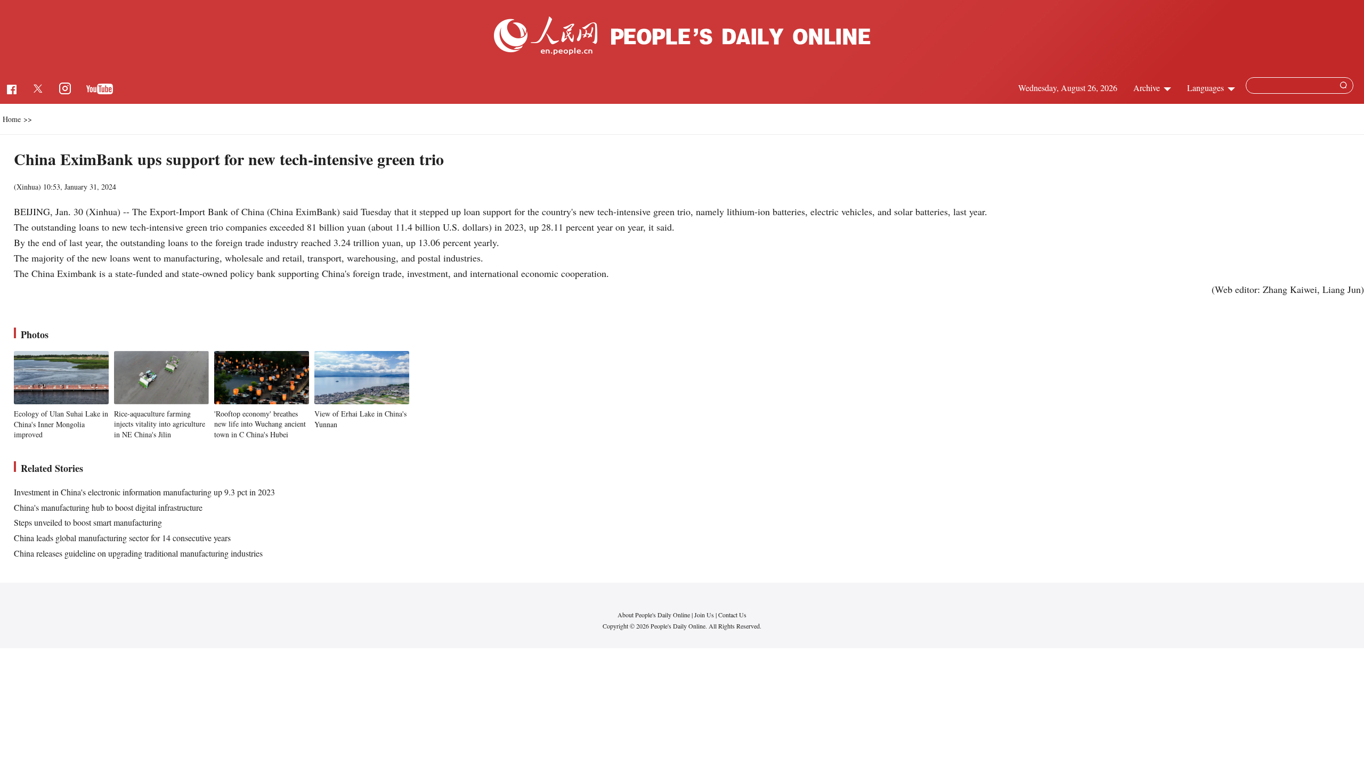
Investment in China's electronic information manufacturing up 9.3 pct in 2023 (144, 491)
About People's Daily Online (654, 614)
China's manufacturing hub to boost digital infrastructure (108, 507)
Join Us (705, 614)
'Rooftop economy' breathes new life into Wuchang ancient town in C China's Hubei (260, 424)
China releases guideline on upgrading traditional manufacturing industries (138, 553)
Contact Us (732, 614)
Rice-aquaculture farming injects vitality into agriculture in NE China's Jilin (159, 424)
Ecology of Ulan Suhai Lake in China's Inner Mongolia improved (61, 424)
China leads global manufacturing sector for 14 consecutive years (122, 537)
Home (12, 119)
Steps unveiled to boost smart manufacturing (88, 522)
